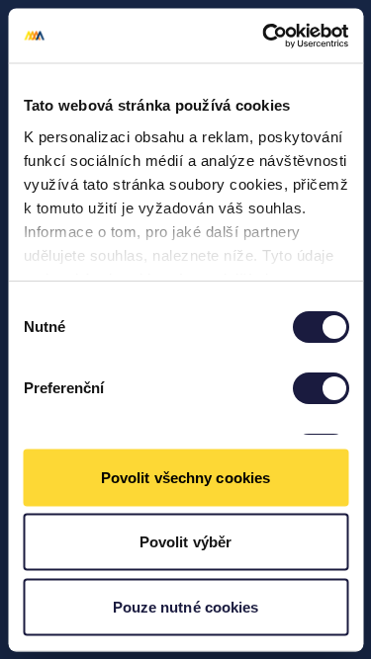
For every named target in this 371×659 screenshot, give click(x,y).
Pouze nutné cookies (186, 606)
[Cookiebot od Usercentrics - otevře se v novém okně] (264, 35)
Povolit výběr (185, 542)
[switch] (320, 388)
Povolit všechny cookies (185, 476)
